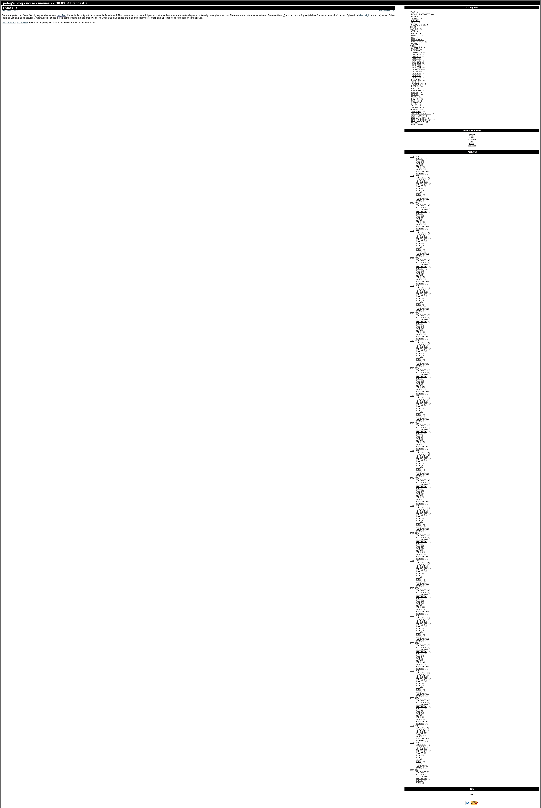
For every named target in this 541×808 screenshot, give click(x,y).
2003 (412, 770)
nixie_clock (417, 42)
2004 (412, 743)
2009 (412, 616)
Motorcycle (417, 122)
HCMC (414, 16)
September (421, 184)
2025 (412, 176)
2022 (412, 258)
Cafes (415, 18)
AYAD (412, 12)
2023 (412, 231)
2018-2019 (416, 73)
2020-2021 (416, 78)
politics (415, 99)
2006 (412, 698)
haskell (415, 33)
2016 (412, 423)
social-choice (418, 25)
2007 (412, 671)
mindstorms (417, 40)
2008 (412, 643)
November (421, 180)
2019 (412, 341)
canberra (416, 90)
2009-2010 (416, 59)
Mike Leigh (363, 15)
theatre (415, 107)
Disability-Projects (421, 14)
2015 (412, 451)
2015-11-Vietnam (418, 118)
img (414, 82)
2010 (412, 588)
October (420, 182)
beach (414, 50)
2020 (412, 313)
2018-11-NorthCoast (421, 120)
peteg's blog (13, 3)
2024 (412, 203)
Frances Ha (10, 7)
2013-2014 (416, 67)
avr (413, 31)
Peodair (472, 139)
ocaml (414, 44)
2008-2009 (416, 57)
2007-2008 (416, 54)
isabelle (415, 35)
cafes (414, 88)
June (418, 163)
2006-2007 (416, 52)
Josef (472, 135)
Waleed (472, 146)
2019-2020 (416, 76)
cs (411, 27)
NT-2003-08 (416, 124)
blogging (416, 80)
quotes (415, 101)
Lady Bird (61, 15)
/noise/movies (384, 11)
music (414, 97)
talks (414, 105)
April (418, 167)
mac (413, 38)
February (421, 171)
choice (413, 23)
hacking (414, 29)
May (418, 165)
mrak (471, 137)
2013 (412, 506)
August (419, 159)
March (419, 169)
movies (44, 3)
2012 (412, 533)
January (420, 173)
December (421, 178)
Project (415, 21)
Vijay (471, 144)
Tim (471, 141)
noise (30, 3)
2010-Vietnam (417, 116)
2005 (412, 726)
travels (414, 109)
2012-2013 (416, 65)
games (414, 93)
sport (414, 103)
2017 (412, 396)
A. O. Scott (22, 22)
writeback (417, 84)
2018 (412, 368)
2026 (412, 157)
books (414, 86)
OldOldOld (416, 48)
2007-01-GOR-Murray (421, 114)
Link (393, 11)
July (418, 161)
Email (472, 794)
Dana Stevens (9, 22)
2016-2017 (416, 69)
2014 (412, 478)
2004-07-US (416, 112)
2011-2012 (416, 63)
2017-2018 (416, 71)
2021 (412, 286)
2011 (412, 561)
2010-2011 (416, 61)
